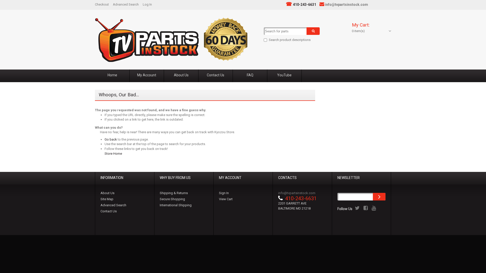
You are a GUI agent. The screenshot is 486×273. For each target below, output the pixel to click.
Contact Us (108, 211)
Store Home (113, 153)
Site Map (106, 199)
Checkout (102, 4)
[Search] (313, 31)
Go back (111, 139)
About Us (107, 193)
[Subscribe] (379, 196)
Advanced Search (126, 4)
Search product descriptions (290, 40)
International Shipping (176, 205)
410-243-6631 (304, 5)
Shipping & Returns (174, 193)
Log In (147, 4)
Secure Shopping (172, 199)
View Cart (226, 199)
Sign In (224, 193)
